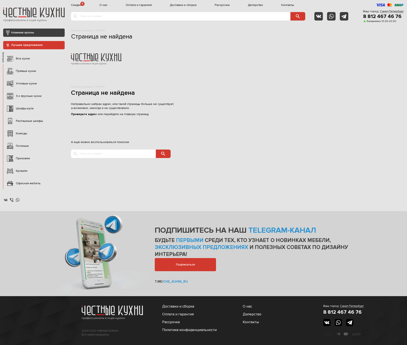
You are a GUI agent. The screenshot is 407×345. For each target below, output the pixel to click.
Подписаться (185, 264)
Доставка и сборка (183, 5)
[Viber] (11, 199)
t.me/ (171, 281)
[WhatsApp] (331, 16)
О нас (103, 5)
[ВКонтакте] (5, 199)
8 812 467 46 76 (382, 16)
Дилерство (255, 5)
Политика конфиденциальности (189, 330)
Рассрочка (222, 5)
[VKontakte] (318, 16)
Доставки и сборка (178, 306)
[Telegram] (344, 16)
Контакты (287, 5)
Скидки (76, 5)
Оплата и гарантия (139, 5)
